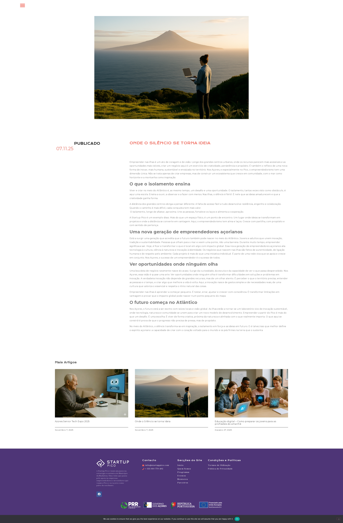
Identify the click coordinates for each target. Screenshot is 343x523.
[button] (22, 5)
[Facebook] (99, 494)
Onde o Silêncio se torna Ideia (153, 421)
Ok (237, 519)
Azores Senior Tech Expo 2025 (72, 421)
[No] (338, 519)
